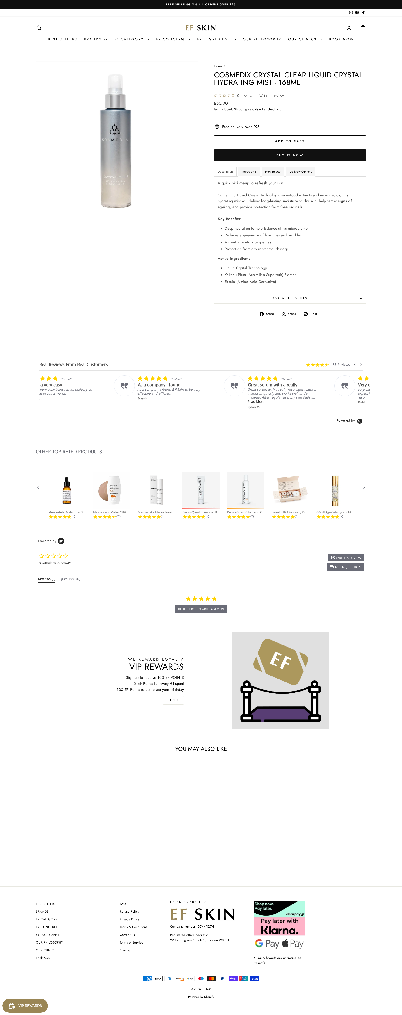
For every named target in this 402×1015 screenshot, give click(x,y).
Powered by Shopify (201, 997)
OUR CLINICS (303, 39)
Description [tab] (225, 171)
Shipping (240, 109)
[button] (355, 364)
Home (218, 66)
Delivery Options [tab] (300, 171)
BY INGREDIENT (214, 39)
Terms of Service (131, 942)
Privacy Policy (130, 919)
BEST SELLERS (62, 39)
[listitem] (86, 387)
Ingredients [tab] (248, 171)
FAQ (123, 903)
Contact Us (127, 934)
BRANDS (93, 39)
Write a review (271, 96)
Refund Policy (129, 911)
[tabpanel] (290, 232)
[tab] (46, 580)
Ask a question (290, 298)
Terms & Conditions (133, 926)
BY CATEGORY (129, 39)
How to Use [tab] (273, 171)
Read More (291, 401)
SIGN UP (173, 700)
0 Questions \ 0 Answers (55, 563)
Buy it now (290, 155)
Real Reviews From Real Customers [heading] (73, 364)
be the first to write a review (201, 609)
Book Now (341, 39)
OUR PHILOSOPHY (262, 39)
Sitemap (125, 950)
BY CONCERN (171, 39)
